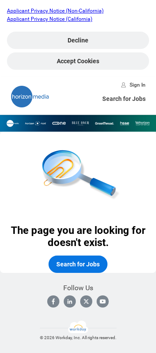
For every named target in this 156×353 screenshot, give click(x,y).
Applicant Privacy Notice (36, 19)
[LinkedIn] (70, 301)
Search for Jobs (124, 98)
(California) (78, 19)
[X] (86, 301)
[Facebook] (53, 301)
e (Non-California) (83, 11)
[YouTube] (103, 301)
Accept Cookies (78, 61)
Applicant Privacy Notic (34, 11)
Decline (78, 40)
